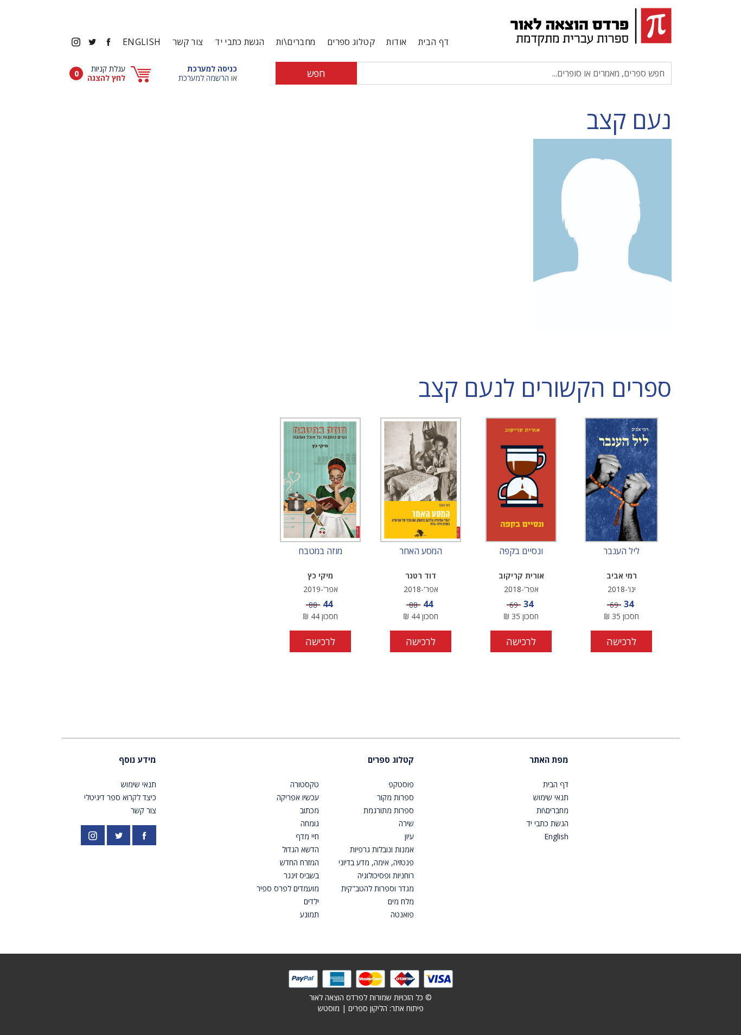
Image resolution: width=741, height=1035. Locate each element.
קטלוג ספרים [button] (351, 42)
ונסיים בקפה (521, 551)
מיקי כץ (320, 575)
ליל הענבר (621, 551)
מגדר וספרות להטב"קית (377, 888)
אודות (396, 42)
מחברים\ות (295, 42)
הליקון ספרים (367, 1008)
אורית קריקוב (521, 575)
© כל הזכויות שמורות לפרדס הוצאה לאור (370, 997)
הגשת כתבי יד (239, 42)
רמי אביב (621, 575)
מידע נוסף (137, 759)
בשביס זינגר (301, 875)
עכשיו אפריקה (298, 797)
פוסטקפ (401, 784)
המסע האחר (420, 551)
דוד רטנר (420, 575)
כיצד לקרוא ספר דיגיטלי (120, 797)
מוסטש (329, 1008)
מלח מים (401, 901)
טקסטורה (304, 784)
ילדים (311, 901)
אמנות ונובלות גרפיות (382, 849)
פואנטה (402, 914)
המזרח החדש (299, 862)
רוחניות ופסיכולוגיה (385, 875)
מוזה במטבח (320, 551)
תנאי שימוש (550, 797)
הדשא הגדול (300, 849)
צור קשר (188, 42)
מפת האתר (548, 759)
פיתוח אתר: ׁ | (371, 1008)
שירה (406, 823)
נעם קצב (629, 120)
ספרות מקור (395, 797)
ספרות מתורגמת (388, 810)
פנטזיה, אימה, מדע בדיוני (376, 862)
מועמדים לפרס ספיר (288, 888)
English (142, 42)
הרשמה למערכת (203, 78)
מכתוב (309, 810)
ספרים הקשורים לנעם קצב (545, 388)
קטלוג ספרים (391, 759)
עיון (409, 836)
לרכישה (621, 641)
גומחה (310, 823)
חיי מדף (307, 836)
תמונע (309, 914)
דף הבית (433, 42)
